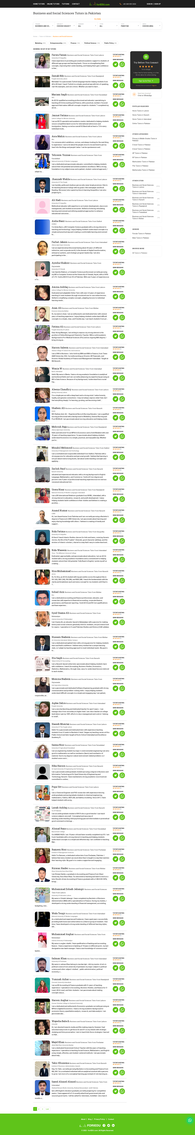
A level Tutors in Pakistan (141, 149)
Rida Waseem (59, 550)
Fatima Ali (58, 326)
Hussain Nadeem (61, 637)
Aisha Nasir (58, 221)
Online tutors (53, 4)
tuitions (65, 4)
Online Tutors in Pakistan (141, 123)
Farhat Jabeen (60, 242)
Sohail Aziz (58, 591)
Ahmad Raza (59, 828)
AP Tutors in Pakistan (140, 153)
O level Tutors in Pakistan (141, 145)
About (83, 1119)
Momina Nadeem (61, 678)
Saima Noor (58, 744)
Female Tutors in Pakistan (141, 233)
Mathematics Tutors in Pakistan (143, 170)
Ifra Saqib (57, 657)
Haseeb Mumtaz (61, 724)
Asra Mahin (58, 136)
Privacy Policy (99, 1119)
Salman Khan (59, 958)
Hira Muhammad (61, 571)
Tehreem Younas (61, 155)
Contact (111, 1119)
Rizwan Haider (60, 868)
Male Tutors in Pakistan (140, 238)
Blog (90, 1119)
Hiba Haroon (59, 765)
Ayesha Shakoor (61, 262)
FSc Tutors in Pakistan (140, 166)
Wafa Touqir (59, 913)
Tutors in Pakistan (45, 36)
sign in (149, 4)
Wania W (57, 368)
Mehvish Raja (59, 426)
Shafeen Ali (58, 408)
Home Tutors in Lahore (140, 111)
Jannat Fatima (60, 115)
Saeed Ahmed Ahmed (64, 1081)
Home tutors (39, 4)
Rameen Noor (59, 849)
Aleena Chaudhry (62, 389)
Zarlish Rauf (59, 468)
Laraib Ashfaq (60, 807)
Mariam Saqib (59, 94)
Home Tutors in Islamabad (141, 119)
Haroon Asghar (60, 1000)
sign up (157, 4)
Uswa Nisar (58, 489)
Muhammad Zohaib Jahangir (68, 889)
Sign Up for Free (145, 81)
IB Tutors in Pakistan (139, 157)
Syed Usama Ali (61, 612)
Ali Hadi (56, 200)
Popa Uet (57, 786)
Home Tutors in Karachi (140, 115)
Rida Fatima (59, 531)
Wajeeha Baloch (61, 1021)
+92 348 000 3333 (129, 4)
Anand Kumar (60, 510)
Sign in (154, 85)
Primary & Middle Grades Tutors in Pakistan (144, 139)
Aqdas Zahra (59, 703)
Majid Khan (58, 1042)
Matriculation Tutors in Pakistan (143, 161)
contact (76, 4)
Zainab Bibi (58, 75)
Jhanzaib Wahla (61, 179)
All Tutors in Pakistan (139, 253)
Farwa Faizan (59, 54)
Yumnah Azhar (61, 979)
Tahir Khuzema (61, 1062)
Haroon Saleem (60, 347)
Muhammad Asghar (63, 934)
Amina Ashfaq (60, 286)
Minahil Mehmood (62, 447)
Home (35, 36)
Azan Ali (57, 307)
